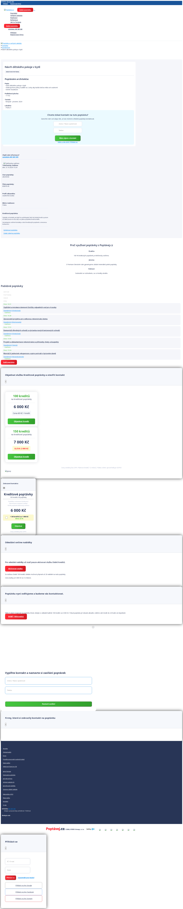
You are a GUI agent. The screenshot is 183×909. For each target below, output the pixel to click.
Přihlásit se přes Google (23, 885)
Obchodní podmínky (9, 775)
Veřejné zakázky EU (8, 782)
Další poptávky (9, 362)
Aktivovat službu (15, 569)
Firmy (4, 756)
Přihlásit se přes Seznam (23, 899)
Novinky (5, 749)
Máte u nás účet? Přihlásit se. (68, 142)
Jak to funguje (15, 22)
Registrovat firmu (15, 4)
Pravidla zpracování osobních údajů (13, 759)
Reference (14, 20)
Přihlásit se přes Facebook (24, 892)
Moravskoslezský (18, 357)
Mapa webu (6, 798)
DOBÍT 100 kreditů (16, 616)
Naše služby (6, 763)
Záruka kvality (7, 752)
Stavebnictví (6, 48)
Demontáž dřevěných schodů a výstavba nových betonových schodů (31, 330)
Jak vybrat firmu (7, 779)
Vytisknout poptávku (10, 230)
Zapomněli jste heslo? (26, 878)
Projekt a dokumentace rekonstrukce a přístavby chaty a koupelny (31, 342)
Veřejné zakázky (16, 15)
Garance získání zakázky (10, 789)
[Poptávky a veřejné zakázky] (11, 44)
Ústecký (14, 345)
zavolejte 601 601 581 (10, 157)
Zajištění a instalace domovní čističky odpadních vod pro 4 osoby (29, 307)
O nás (4, 805)
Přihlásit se (11, 878)
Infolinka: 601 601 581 (15, 29)
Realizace (13, 18)
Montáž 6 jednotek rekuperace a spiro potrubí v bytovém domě (29, 353)
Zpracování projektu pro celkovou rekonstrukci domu (25, 319)
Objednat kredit (21, 421)
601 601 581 (10, 2)
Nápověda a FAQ (8, 794)
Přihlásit (5, 4)
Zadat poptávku (25, 10)
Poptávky (13, 13)
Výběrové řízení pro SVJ (10, 766)
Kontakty (5, 801)
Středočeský (16, 311)
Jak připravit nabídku (9, 786)
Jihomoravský (16, 322)
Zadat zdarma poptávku (11, 233)
